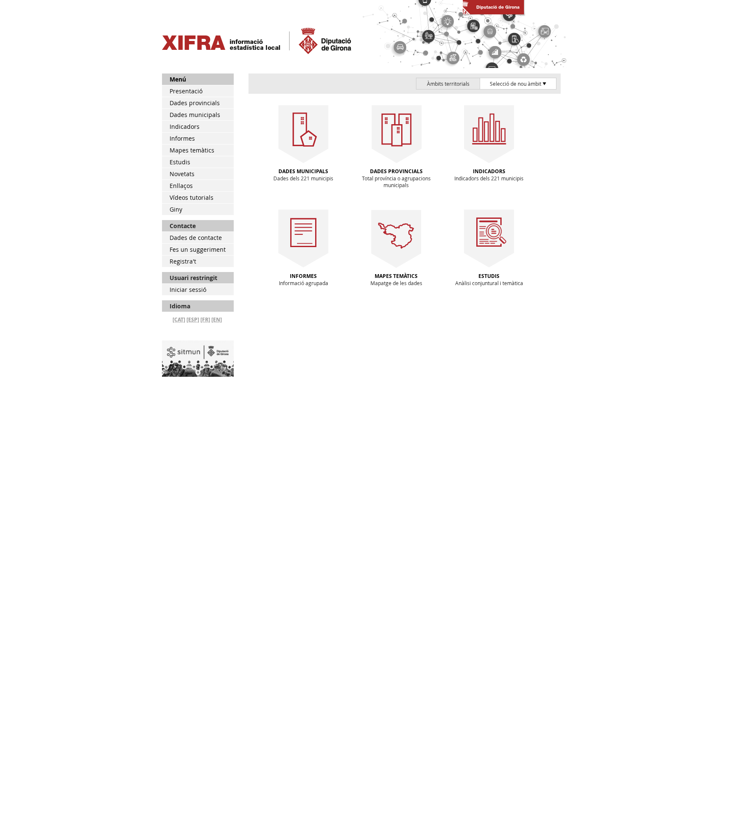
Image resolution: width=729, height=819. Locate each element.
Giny (176, 209)
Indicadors (185, 126)
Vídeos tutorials (191, 197)
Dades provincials (195, 103)
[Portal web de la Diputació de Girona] (493, 15)
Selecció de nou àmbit (516, 83)
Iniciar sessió (188, 290)
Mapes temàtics (192, 150)
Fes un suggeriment (198, 249)
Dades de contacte (196, 238)
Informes (182, 138)
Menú (178, 79)
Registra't (183, 261)
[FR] (205, 319)
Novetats (182, 174)
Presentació (186, 91)
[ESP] (192, 319)
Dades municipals (195, 115)
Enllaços (181, 186)
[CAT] (179, 319)
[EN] (216, 319)
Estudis (180, 162)
